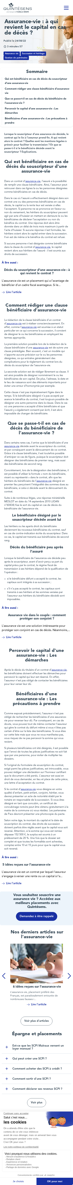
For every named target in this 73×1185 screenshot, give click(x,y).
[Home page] (18, 7)
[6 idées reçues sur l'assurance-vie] (36, 963)
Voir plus (36, 1102)
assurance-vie (32, 181)
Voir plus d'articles (36, 1021)
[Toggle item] (7, 1047)
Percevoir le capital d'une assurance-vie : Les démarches (31, 110)
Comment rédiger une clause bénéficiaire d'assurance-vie (37, 91)
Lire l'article (13, 292)
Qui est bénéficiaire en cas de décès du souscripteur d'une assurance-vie (36, 81)
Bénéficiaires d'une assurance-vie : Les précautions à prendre (36, 120)
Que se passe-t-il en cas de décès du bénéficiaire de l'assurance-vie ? (35, 101)
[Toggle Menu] (66, 8)
